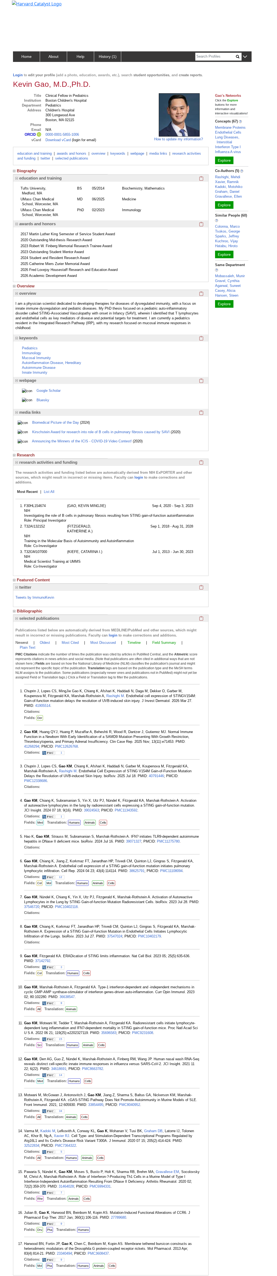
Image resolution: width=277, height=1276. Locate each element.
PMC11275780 (168, 841)
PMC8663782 (92, 1069)
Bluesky (43, 400)
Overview (26, 286)
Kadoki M (47, 1131)
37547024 (114, 936)
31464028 (66, 1186)
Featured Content (33, 580)
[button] (245, 57)
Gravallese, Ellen (228, 196)
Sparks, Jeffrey (227, 236)
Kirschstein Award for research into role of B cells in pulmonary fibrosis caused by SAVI (101, 432)
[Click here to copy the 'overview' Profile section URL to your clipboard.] (201, 293)
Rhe (40, 1198)
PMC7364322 (65, 1146)
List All (49, 492)
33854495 (95, 1105)
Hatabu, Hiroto (226, 246)
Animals (90, 822)
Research (26, 455)
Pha (49, 1229)
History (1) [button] (108, 56)
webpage (137, 153)
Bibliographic (29, 611)
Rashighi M (115, 696)
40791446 (156, 776)
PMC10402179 (149, 936)
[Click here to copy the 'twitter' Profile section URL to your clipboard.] (201, 587)
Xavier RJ (61, 1136)
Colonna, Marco (227, 226)
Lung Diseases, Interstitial (227, 139)
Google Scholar (49, 391)
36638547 (67, 997)
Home (26, 56)
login (138, 477)
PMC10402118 (66, 907)
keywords (117, 153)
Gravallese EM (167, 1172)
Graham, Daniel (227, 192)
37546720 (31, 907)
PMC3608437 (98, 1253)
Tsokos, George (227, 231)
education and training (34, 153)
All (38, 1009)
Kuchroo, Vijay (226, 241)
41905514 (42, 706)
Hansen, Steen (226, 295)
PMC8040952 (129, 1105)
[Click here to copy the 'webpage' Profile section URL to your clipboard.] (201, 380)
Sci (39, 1045)
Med (40, 822)
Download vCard (58, 140)
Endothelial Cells (228, 132)
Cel (39, 883)
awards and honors (71, 153)
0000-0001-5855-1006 (62, 134)
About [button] (53, 56)
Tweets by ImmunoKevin (34, 597)
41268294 (31, 746)
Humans (74, 822)
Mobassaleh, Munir (230, 276)
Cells (103, 822)
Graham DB (153, 1131)
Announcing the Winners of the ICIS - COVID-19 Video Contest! (82, 441)
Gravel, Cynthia (227, 281)
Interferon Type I (228, 147)
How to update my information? (178, 139)
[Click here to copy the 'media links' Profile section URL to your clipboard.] (201, 412)
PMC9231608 (142, 1033)
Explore (224, 160)
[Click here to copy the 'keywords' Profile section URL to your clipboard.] (201, 338)
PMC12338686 (35, 781)
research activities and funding (48, 462)
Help (80, 56)
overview (98, 153)
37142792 (42, 961)
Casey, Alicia (225, 291)
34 (60, 1110)
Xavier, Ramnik (227, 182)
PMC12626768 (66, 746)
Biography (27, 170)
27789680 (118, 1217)
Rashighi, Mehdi (227, 177)
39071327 (133, 841)
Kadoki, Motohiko (228, 187)
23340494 (64, 1253)
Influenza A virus (228, 152)
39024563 (91, 810)
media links (158, 153)
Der (39, 718)
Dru (39, 1229)
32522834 (31, 1146)
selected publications (71, 158)
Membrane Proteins (230, 127)
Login (18, 75)
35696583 (108, 1033)
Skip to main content (22, 6)
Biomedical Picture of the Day (55, 422)
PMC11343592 (126, 810)
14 (60, 1074)
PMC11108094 (171, 871)
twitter (45, 158)
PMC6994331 (100, 1186)
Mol (49, 883)
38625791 (136, 871)
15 (60, 1039)
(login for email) (83, 140)
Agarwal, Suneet (228, 286)
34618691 (58, 1069)
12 (60, 877)
